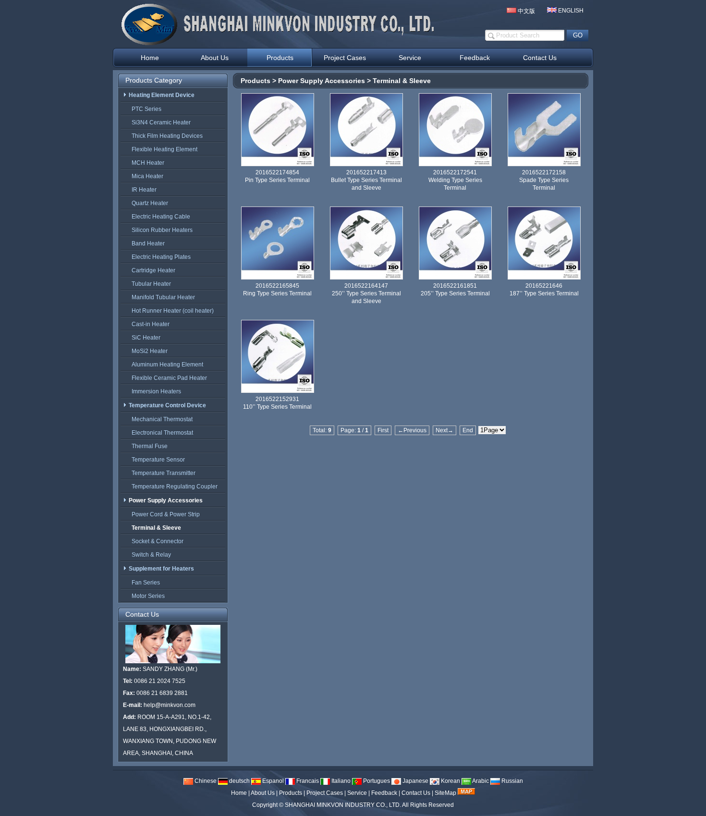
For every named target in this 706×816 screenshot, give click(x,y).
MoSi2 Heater (150, 351)
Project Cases (324, 793)
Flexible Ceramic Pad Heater (169, 378)
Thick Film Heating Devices (167, 136)
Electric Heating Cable (161, 216)
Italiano (340, 781)
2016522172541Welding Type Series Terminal (455, 180)
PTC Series (146, 109)
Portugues (376, 781)
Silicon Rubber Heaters (162, 230)
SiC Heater (146, 337)
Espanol (272, 781)
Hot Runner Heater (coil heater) (173, 310)
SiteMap (445, 793)
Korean (449, 781)
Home (239, 793)
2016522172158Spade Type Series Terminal (544, 180)
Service (357, 793)
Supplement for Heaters (161, 568)
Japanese (414, 781)
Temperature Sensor (158, 459)
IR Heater (144, 189)
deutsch (239, 781)
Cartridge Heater (153, 270)
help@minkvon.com (169, 705)
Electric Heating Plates (161, 257)
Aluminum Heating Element (167, 364)
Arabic (480, 781)
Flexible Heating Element (164, 149)
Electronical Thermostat (162, 432)
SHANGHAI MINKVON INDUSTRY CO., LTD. (343, 805)
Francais (307, 781)
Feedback (384, 793)
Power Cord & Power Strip (166, 514)
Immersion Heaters (156, 391)
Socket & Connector (157, 541)
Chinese (205, 781)
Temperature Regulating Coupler (175, 486)
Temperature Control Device (167, 405)
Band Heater (148, 243)
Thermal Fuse (150, 446)
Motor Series (148, 596)
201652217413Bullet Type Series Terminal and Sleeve (366, 180)
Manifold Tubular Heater (163, 297)
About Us (263, 793)
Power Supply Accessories (321, 81)
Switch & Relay (151, 554)
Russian (511, 781)
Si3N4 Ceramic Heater (161, 122)
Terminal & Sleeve (402, 81)
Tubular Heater (151, 283)
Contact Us (416, 793)
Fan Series (146, 582)
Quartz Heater (150, 203)
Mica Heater (147, 176)
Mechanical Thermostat (162, 419)
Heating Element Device (162, 95)
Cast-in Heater (151, 324)
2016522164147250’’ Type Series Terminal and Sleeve (366, 293)
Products (255, 81)
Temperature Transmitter (163, 473)
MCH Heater (148, 162)
